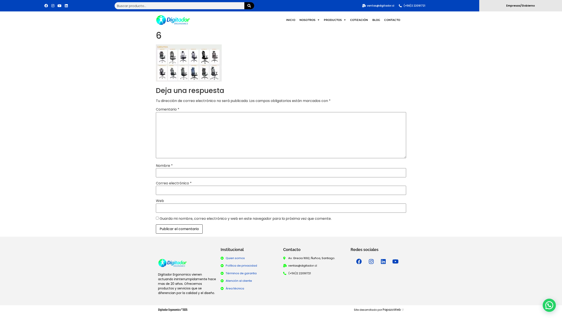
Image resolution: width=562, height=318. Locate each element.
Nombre (164, 165)
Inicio (290, 20)
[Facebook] (46, 6)
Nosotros (307, 20)
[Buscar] (249, 5)
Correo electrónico (174, 183)
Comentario (167, 109)
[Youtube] (60, 6)
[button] (549, 305)
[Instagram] (53, 6)
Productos (333, 20)
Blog (376, 20)
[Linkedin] (66, 6)
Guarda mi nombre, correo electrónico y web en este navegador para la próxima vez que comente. (245, 218)
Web (160, 201)
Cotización (359, 20)
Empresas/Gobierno (520, 5)
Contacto (392, 20)
